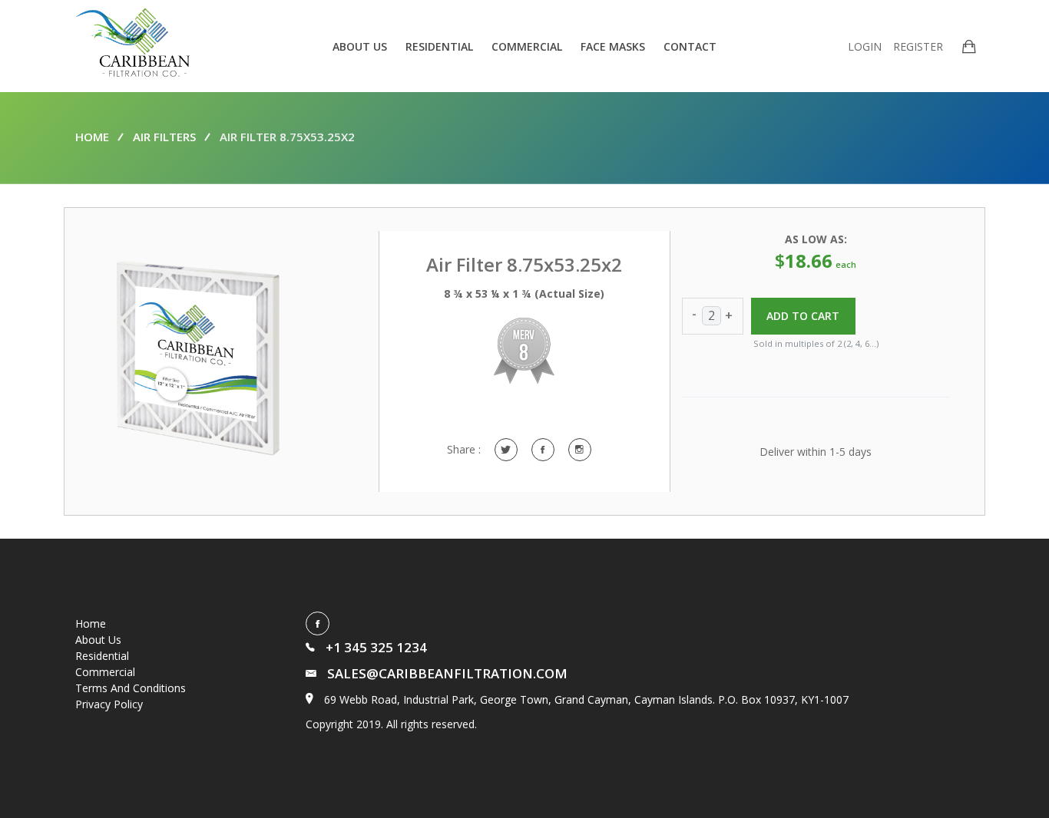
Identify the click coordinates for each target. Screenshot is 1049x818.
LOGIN (865, 46)
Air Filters (164, 136)
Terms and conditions (130, 688)
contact (689, 46)
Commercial (105, 672)
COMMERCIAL (526, 46)
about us (360, 46)
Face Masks (613, 46)
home (92, 136)
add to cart (803, 315)
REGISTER (918, 46)
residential (439, 46)
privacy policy (109, 704)
